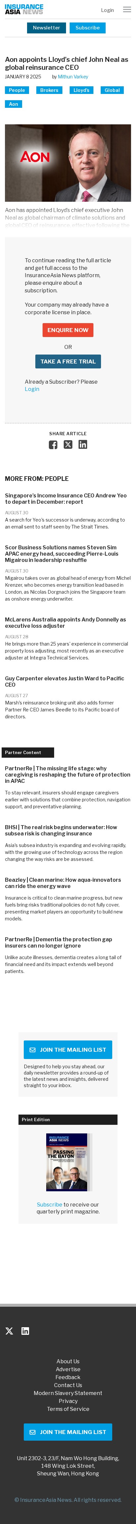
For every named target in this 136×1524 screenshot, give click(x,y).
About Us (68, 1361)
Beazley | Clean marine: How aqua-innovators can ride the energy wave (63, 883)
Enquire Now (68, 330)
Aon (13, 104)
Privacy (68, 1401)
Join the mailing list (73, 1049)
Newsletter (46, 28)
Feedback (68, 1377)
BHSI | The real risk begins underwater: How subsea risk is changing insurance (61, 830)
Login (107, 10)
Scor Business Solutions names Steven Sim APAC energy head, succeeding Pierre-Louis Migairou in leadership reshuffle (62, 553)
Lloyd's (81, 90)
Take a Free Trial (68, 361)
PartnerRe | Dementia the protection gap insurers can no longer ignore (58, 942)
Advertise (68, 1369)
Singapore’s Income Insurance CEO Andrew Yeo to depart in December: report (66, 498)
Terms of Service (68, 1409)
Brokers (49, 90)
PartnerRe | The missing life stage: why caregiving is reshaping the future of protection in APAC (67, 774)
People (17, 90)
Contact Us (68, 1385)
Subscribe (88, 28)
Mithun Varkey (73, 76)
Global (112, 90)
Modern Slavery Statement (68, 1393)
